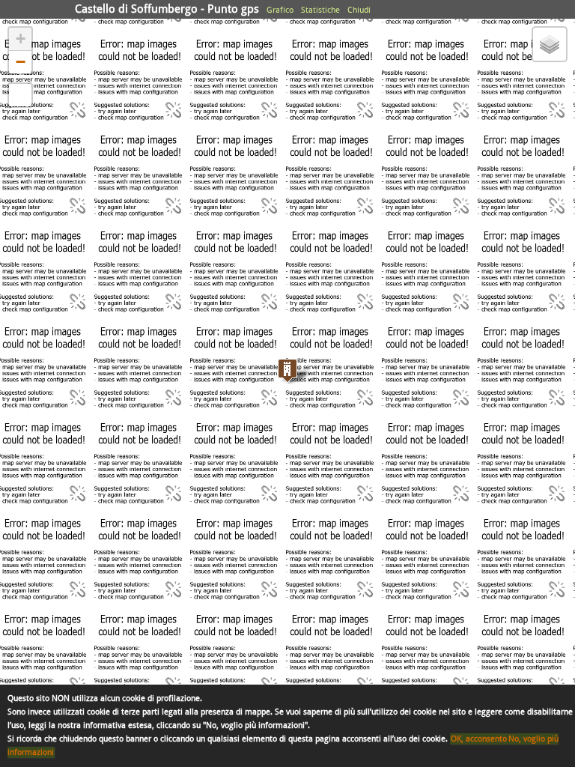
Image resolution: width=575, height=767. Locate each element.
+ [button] (20, 38)
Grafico (280, 10)
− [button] (20, 61)
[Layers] (549, 44)
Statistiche (320, 10)
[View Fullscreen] (20, 95)
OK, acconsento (479, 739)
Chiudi (359, 10)
